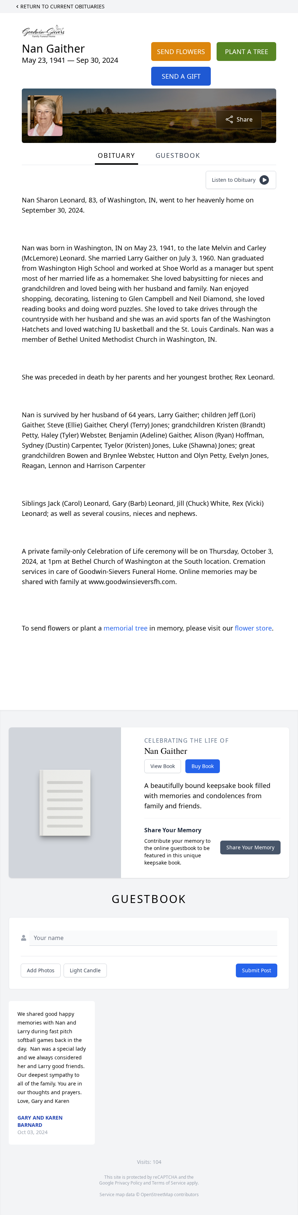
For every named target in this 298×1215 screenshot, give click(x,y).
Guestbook (178, 155)
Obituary (116, 155)
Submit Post (256, 970)
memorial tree (126, 628)
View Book (162, 766)
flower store (253, 628)
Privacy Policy (128, 1183)
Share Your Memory (250, 847)
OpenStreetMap (157, 1194)
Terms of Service (169, 1183)
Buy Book (203, 766)
